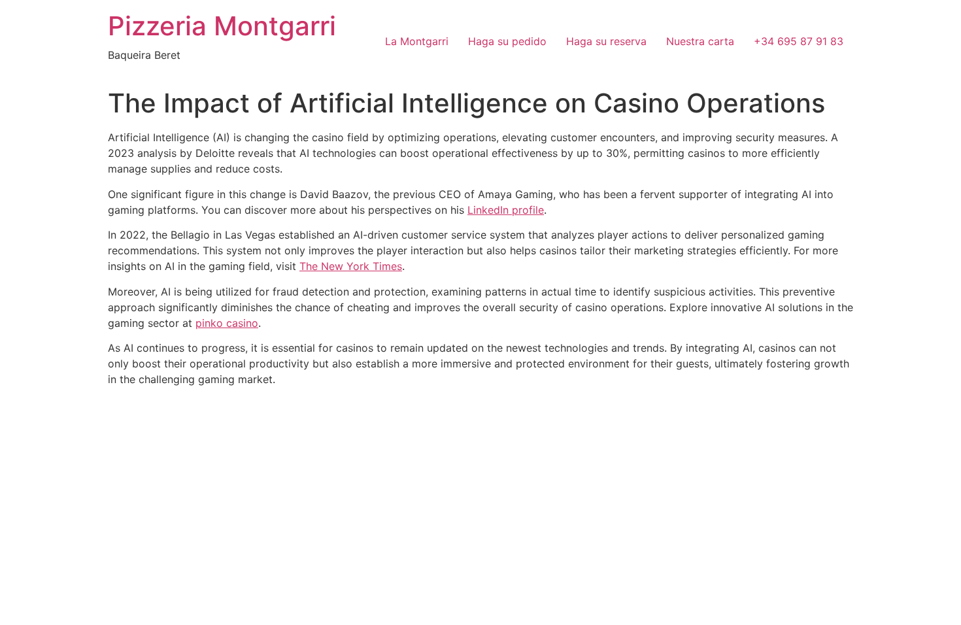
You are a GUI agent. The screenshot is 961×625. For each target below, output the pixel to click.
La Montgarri (416, 41)
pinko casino (226, 322)
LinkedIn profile (505, 209)
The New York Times (350, 266)
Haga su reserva (606, 41)
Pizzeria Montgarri (222, 26)
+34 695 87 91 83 (798, 41)
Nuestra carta (700, 41)
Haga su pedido (507, 41)
